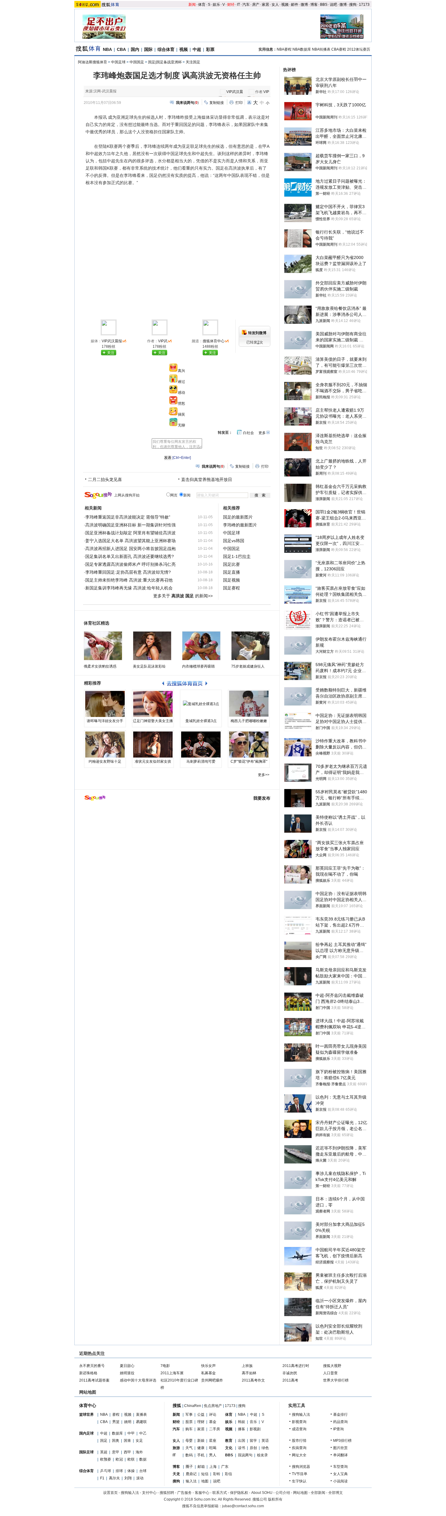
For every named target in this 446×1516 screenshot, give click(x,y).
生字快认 (299, 1481)
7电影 (165, 1366)
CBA (121, 49)
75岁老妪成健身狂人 (248, 666)
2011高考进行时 (295, 1366)
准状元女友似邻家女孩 (153, 761)
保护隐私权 (239, 1493)
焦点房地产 (213, 1406)
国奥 (115, 1440)
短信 (204, 1474)
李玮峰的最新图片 (240, 524)
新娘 (200, 1440)
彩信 (228, 1474)
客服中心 (202, 1493)
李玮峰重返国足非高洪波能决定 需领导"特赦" (127, 517)
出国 (241, 1440)
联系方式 (219, 1493)
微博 (304, 4)
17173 (364, 4)
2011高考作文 (253, 1380)
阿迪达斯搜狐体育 (92, 62)
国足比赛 (231, 564)
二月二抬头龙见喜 (105, 479)
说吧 (333, 4)
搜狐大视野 (332, 1366)
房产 (255, 4)
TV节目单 (299, 1474)
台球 (143, 1471)
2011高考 (290, 1380)
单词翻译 (340, 1455)
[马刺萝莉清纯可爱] (200, 744)
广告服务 (184, 1493)
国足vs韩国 (233, 540)
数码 (189, 1455)
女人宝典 (340, 1474)
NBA (107, 49)
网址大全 (299, 1455)
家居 (265, 4)
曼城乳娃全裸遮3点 (201, 721)
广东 (224, 1467)
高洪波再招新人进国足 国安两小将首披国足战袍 (130, 548)
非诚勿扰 (289, 1373)
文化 (228, 1448)
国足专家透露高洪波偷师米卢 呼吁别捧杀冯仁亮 (130, 564)
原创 (253, 1448)
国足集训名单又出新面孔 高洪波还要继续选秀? (129, 556)
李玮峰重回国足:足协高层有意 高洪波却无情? (128, 572)
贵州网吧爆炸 (212, 1380)
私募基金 (208, 1373)
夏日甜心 (127, 1366)
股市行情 (299, 1440)
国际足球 (86, 1452)
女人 (275, 4)
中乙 (143, 1433)
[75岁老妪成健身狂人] (250, 645)
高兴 (181, 371)
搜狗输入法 (301, 1414)
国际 (148, 49)
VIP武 (162, 341)
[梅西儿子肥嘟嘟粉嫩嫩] (248, 704)
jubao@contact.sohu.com (243, 1506)
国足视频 (231, 580)
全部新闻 (318, 1493)
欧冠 (119, 1459)
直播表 (141, 1414)
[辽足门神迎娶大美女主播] (153, 704)
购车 (189, 1429)
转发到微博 (257, 333)
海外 (139, 1452)
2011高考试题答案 (94, 1380)
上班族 (247, 1366)
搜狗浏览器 (301, 1467)
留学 (253, 1440)
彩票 (210, 49)
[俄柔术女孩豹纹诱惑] (103, 645)
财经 (231, 4)
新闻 (192, 4)
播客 (241, 1429)
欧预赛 (105, 1459)
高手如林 (249, 1373)
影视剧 (255, 1429)
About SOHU (261, 1493)
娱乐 (216, 4)
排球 (119, 1471)
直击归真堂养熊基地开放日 (206, 479)
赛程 (116, 1414)
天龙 (176, 1474)
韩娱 (241, 1422)
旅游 (176, 1448)
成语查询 (299, 1429)
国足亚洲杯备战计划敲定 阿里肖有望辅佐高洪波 (130, 532)
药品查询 (340, 1422)
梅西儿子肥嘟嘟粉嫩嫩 (249, 721)
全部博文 (335, 1493)
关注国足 (193, 62)
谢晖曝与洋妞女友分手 (105, 721)
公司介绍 (282, 1493)
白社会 (248, 433)
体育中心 (87, 1405)
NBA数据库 (301, 49)
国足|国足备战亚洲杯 (165, 62)
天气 (189, 1448)
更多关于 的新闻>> (183, 595)
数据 (143, 1459)
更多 (262, 433)
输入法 (191, 1481)
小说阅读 (340, 1481)
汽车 (246, 4)
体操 (131, 1471)
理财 (200, 1422)
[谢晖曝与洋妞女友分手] (105, 704)
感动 (181, 392)
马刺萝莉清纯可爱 (200, 761)
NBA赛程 (284, 49)
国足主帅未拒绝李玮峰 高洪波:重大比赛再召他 (129, 580)
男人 (212, 1455)
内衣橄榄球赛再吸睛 (198, 666)
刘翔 (128, 1478)
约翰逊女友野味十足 (105, 761)
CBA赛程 (338, 49)
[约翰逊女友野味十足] (105, 744)
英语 (265, 1440)
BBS (323, 4)
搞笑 (181, 414)
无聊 (181, 425)
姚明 (127, 1422)
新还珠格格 (88, 1373)
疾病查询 (299, 1448)
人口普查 (330, 1373)
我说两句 (245, 1455)
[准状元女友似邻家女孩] (153, 744)
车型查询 (340, 1467)
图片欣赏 (340, 1448)
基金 (212, 1422)
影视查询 (299, 1422)
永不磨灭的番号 (92, 1366)
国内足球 (86, 1433)
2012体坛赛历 (358, 49)
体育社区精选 (96, 623)
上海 (213, 1467)
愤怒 (181, 403)
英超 (103, 1452)
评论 (212, 1414)
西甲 (127, 1452)
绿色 (265, 1448)
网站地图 (300, 1493)
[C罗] (248, 744)
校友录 (262, 1455)
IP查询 (338, 1429)
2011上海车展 (172, 1373)
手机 (200, 1455)
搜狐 (177, 1405)
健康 (200, 1448)
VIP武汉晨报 (112, 341)
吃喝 (212, 1448)
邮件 (294, 4)
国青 (127, 1440)
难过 (181, 382)
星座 (212, 1440)
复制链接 (216, 103)
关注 (110, 353)
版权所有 (275, 1499)
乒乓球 (105, 1471)
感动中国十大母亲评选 (138, 1380)
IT (238, 4)
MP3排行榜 (342, 1440)
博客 (314, 4)
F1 (102, 1478)
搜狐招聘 (167, 1493)
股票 (189, 1422)
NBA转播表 (321, 49)
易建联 (141, 1422)
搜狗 (352, 4)
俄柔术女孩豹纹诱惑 (100, 666)
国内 (135, 49)
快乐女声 (208, 1366)
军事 (189, 1414)
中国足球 (118, 62)
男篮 (116, 1422)
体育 (201, 4)
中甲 (131, 1433)
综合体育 (165, 49)
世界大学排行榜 (336, 1380)
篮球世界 (86, 1414)
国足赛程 (231, 588)
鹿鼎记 (191, 1474)
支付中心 (149, 1493)
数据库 (117, 1433)
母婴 (189, 1440)
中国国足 (137, 62)
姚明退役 (127, 1373)
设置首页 (110, 1493)
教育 (228, 1440)
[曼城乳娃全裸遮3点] (200, 704)
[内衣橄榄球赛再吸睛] (201, 645)
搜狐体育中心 (214, 341)
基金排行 (340, 1414)
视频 (285, 4)
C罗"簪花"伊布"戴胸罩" (249, 761)
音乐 (253, 1422)
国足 (103, 1440)
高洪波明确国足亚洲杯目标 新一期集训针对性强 (130, 524)
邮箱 (201, 1467)
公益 (200, 1414)
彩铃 (216, 1474)
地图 (204, 1481)
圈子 (189, 1467)
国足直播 (231, 572)
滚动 (140, 1478)
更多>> (263, 775)
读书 (241, 1448)
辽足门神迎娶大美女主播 (153, 721)
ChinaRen (192, 1406)
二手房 (214, 1429)
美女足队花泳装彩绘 (149, 666)
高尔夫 (114, 1478)
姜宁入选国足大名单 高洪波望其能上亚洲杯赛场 (130, 540)
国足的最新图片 (238, 517)
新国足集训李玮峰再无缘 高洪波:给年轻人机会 (129, 588)
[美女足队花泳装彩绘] (152, 645)
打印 (239, 103)
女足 (139, 1440)
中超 (197, 49)
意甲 (115, 1452)
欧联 (131, 1459)
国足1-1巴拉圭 (237, 556)
